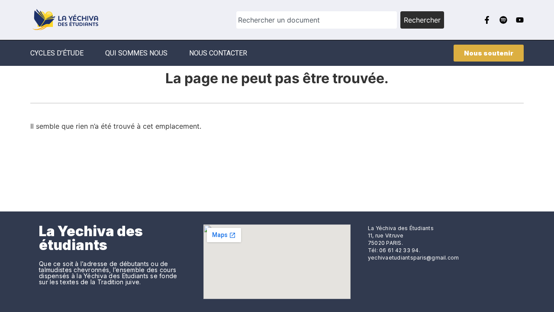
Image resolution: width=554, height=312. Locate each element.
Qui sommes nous (136, 53)
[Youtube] (520, 20)
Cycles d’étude (57, 53)
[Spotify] (503, 20)
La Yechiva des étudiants (91, 238)
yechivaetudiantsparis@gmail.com (413, 257)
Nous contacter (218, 53)
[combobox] (316, 20)
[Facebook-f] (487, 20)
